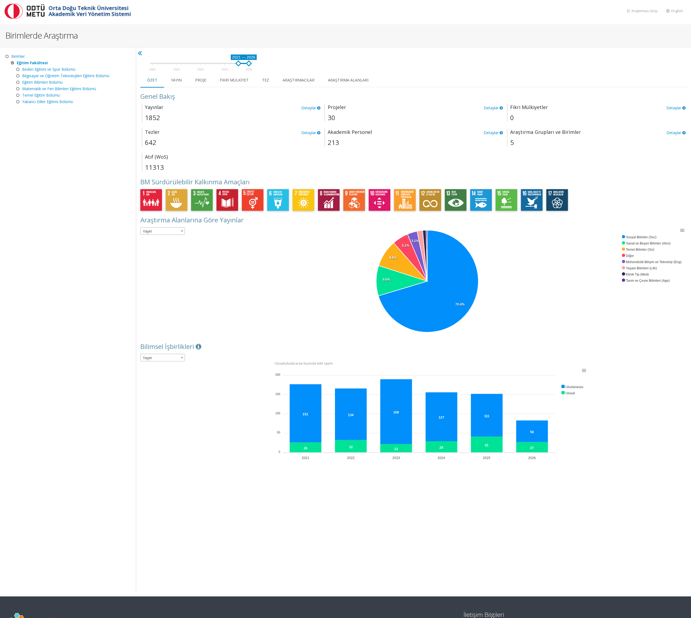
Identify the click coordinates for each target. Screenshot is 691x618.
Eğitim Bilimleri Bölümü (42, 82)
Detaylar (674, 132)
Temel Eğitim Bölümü (41, 95)
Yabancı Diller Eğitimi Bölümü (47, 101)
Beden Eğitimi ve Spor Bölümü (48, 69)
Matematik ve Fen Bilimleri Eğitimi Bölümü (59, 88)
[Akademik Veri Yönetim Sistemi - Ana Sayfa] (25, 11)
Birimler (18, 56)
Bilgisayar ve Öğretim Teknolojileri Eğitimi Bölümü (65, 75)
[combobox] (162, 231)
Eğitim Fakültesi (32, 62)
